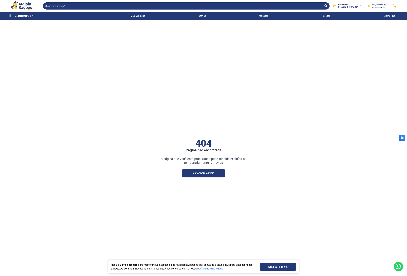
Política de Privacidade (210, 268)
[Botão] (398, 266)
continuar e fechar (278, 266)
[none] (21, 16)
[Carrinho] (394, 6)
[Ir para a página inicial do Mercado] (21, 5)
